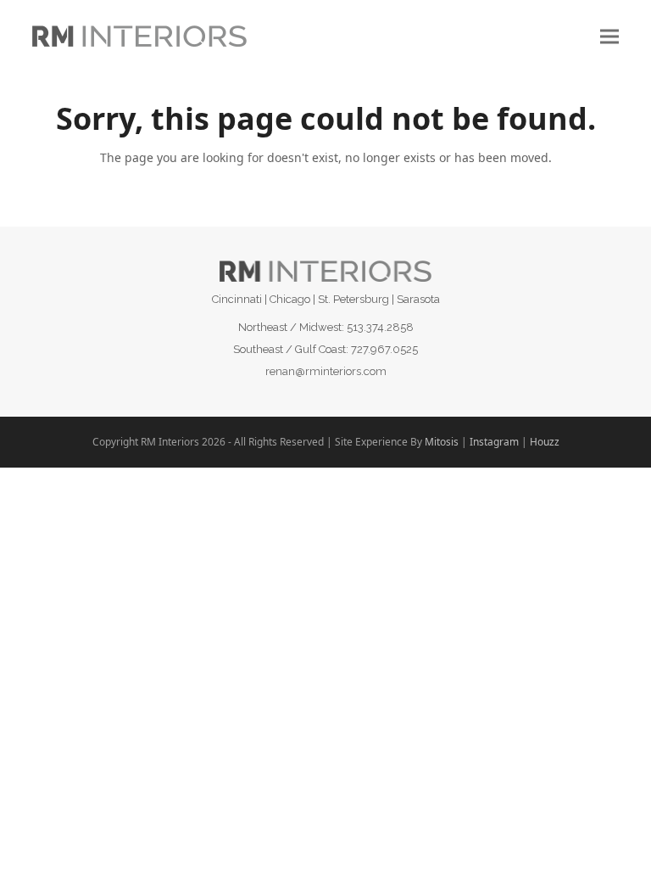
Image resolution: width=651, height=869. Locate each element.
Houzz (544, 441)
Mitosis (442, 441)
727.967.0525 (384, 349)
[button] (609, 36)
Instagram (494, 441)
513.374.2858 (380, 327)
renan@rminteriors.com (326, 371)
